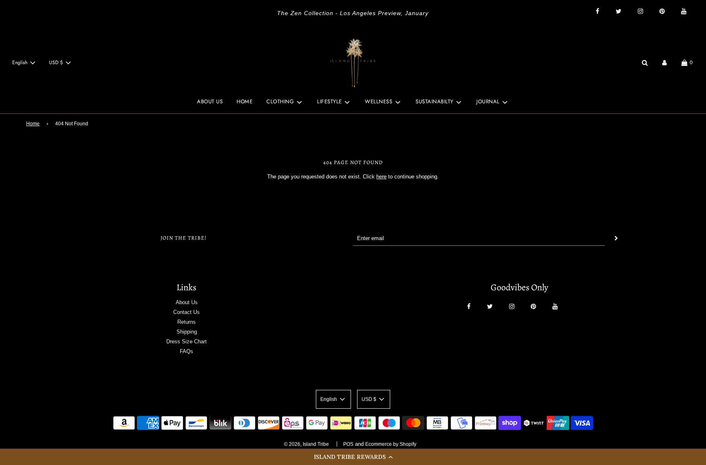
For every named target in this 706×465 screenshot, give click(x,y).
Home (33, 124)
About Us (187, 302)
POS (348, 444)
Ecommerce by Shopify (390, 444)
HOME (244, 101)
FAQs (186, 351)
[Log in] (664, 62)
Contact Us (186, 312)
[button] (353, 457)
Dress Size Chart (186, 341)
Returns (186, 322)
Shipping (186, 332)
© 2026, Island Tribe (306, 444)
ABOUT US (210, 101)
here (381, 177)
